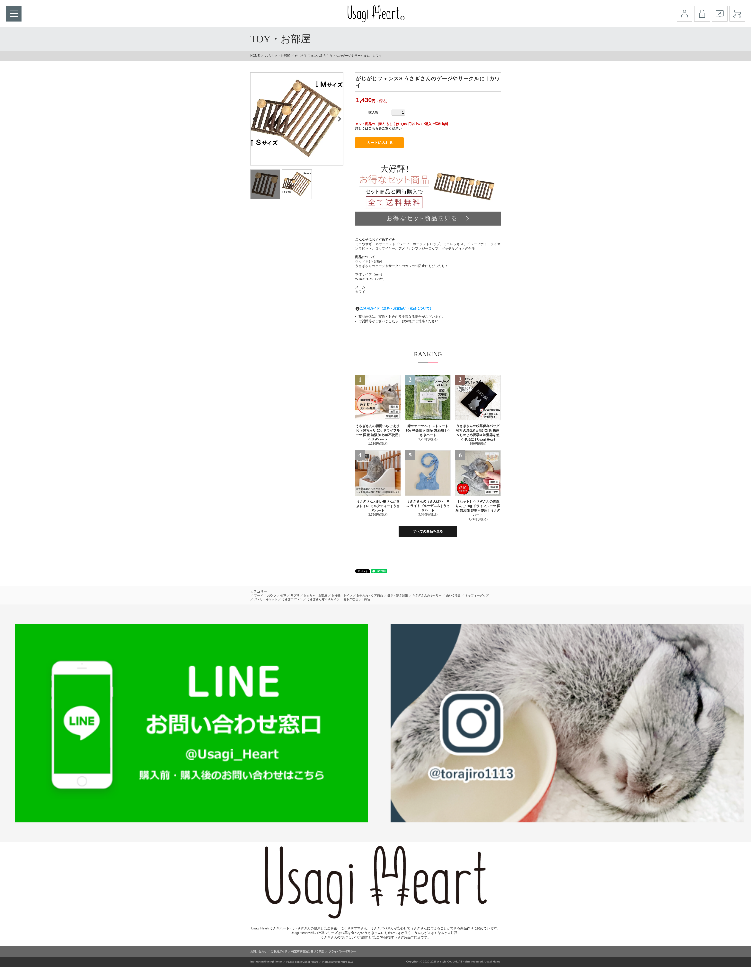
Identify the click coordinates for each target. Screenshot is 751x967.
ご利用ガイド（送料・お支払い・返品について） (396, 308)
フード (258, 595)
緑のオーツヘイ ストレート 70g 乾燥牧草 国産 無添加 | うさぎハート (428, 430)
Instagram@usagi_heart (266, 961)
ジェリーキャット (266, 599)
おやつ (271, 595)
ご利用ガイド (279, 951)
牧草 (283, 595)
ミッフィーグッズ (477, 595)
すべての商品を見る (428, 531)
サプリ (295, 595)
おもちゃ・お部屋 (277, 55)
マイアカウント (684, 14)
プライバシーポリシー (342, 951)
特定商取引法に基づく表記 (307, 951)
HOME (255, 55)
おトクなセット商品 (356, 599)
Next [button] (338, 118)
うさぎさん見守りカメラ (323, 599)
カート (737, 14)
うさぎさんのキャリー (427, 595)
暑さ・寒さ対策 (397, 595)
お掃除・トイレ (342, 595)
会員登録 (720, 14)
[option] (296, 119)
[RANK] (378, 397)
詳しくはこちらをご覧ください (378, 128)
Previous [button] (255, 118)
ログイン (702, 14)
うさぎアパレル (292, 599)
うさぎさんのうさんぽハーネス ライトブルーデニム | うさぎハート (428, 505)
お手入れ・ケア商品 (370, 595)
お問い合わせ (258, 951)
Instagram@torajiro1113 (337, 961)
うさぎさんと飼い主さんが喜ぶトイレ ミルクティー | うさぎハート (378, 506)
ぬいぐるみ (453, 595)
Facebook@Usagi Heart (302, 961)
